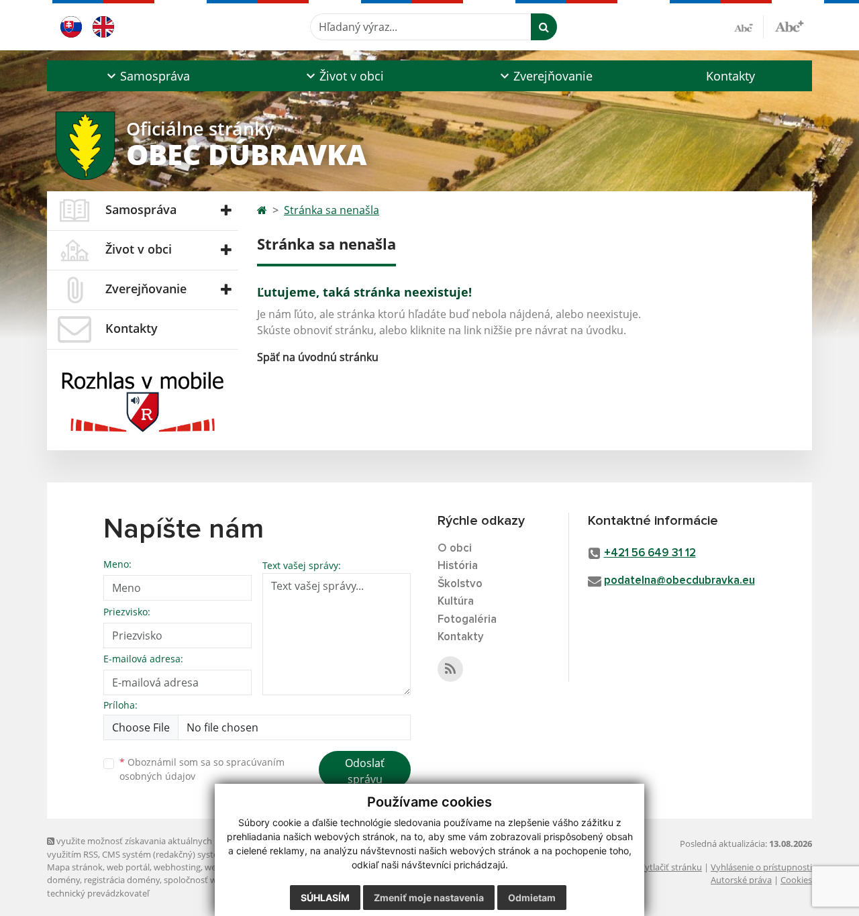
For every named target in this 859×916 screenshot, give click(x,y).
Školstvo (460, 584)
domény (63, 880)
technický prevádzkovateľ (98, 893)
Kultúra (456, 601)
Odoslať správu (365, 771)
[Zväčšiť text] (789, 24)
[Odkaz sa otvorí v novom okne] (450, 669)
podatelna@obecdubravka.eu (679, 581)
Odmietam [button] (532, 897)
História (458, 566)
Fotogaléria (467, 619)
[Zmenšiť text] (749, 26)
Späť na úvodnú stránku (317, 357)
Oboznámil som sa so (202, 769)
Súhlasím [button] (325, 897)
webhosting (177, 867)
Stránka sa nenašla (331, 210)
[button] (146, 75)
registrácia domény (122, 880)
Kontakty (730, 76)
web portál (128, 867)
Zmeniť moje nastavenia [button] (429, 897)
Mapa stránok (75, 867)
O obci (455, 548)
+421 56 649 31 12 (650, 553)
